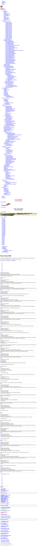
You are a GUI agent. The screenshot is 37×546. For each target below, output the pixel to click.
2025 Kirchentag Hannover (10, 41)
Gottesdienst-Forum (7, 165)
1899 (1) (3, 244)
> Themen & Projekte (3, 514)
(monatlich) (4, 495)
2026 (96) (3, 218)
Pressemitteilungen (6, 103)
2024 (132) (3, 220)
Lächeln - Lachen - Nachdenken (8, 166)
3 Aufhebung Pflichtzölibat (8, 119)
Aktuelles (5, 88)
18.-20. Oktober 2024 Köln (5, 536)
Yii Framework (6, 544)
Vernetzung (3, 187)
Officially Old (8, 177)
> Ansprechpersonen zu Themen (5, 517)
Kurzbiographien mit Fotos (9, 102)
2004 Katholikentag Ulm (9, 58)
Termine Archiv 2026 (9, 23)
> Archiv (7, 502)
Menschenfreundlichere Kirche (10, 175)
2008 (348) (3, 233)
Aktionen (3, 20)
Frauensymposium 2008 (9, 118)
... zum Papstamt (8, 149)
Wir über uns (6, 19)
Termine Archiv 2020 (9, 27)
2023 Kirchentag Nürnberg (9, 44)
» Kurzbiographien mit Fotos (8, 250)
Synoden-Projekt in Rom (11, 78)
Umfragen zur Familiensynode (12, 76)
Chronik (5, 12)
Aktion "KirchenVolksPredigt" (8, 65)
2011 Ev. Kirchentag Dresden (10, 52)
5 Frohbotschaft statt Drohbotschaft (11, 159)
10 (2, 270)
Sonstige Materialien (7, 95)
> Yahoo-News (13, 260)
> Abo (9, 494)
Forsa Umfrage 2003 (10, 135)
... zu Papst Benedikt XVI (9, 150)
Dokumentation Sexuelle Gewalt (10, 121)
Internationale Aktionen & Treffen (9, 66)
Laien (6, 112)
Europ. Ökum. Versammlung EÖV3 (11, 141)
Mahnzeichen (6, 168)
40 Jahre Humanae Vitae (9, 124)
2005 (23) (3, 235)
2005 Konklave (8, 70)
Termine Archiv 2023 (9, 24)
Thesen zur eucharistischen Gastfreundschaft (14, 138)
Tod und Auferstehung (9, 178)
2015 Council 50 (8, 80)
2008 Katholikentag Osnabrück (10, 55)
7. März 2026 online (4, 526)
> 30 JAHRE (4, 490)
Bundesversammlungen (7, 39)
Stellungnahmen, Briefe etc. (8, 169)
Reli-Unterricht (6, 94)
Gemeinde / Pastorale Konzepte (10, 108)
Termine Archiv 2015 (9, 31)
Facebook (5, 180)
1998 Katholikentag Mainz (9, 62)
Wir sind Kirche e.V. (7, 18)
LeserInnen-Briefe (6, 98)
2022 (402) (3, 221)
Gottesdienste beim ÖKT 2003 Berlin (13, 136)
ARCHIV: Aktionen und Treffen (8, 82)
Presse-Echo (5, 99)
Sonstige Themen (8, 163)
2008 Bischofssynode (9, 73)
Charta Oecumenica (8, 132)
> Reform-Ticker (3, 500)
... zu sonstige (8, 152)
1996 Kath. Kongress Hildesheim (10, 63)
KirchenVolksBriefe (10, 84)
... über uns (7, 148)
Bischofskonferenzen (9, 107)
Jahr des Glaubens (8, 144)
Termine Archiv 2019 (9, 28)
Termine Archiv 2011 (9, 34)
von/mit (6, 497)
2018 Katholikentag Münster (10, 46)
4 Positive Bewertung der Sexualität (9, 120)
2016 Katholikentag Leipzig (10, 48)
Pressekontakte (6, 100)
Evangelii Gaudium (8, 160)
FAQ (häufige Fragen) (7, 104)
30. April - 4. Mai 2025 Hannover (5, 531)
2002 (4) (3, 238)
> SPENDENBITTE (3, 491)
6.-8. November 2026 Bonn (4, 521)
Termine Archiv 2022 (9, 25)
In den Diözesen (6, 15)
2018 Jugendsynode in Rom (10, 81)
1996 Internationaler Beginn (10, 67)
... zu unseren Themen (9, 153)
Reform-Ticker (6, 93)
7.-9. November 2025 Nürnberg (4, 529)
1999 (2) (3, 240)
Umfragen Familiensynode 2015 (12, 79)
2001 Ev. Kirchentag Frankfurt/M (10, 60)
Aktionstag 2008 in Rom (9, 116)
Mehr (1, 278)
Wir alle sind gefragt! (11, 75)
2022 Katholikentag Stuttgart (10, 43)
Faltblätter (5, 90)
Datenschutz (4, 2)
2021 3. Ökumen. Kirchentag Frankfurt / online (12, 45)
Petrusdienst (7, 114)
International (2, 8)
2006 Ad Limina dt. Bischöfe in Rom (11, 85)
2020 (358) (3, 223)
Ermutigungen (6, 14)
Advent (7, 171)
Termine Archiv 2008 (9, 37)
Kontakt (3, 4)
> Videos (1, 497)
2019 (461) (3, 224)
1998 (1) (3, 241)
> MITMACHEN (2, 489)
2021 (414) (3, 222)
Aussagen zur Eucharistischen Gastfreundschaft (14, 134)
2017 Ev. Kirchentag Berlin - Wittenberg (11, 47)
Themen (3, 105)
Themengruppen (6, 191)
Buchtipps (5, 154)
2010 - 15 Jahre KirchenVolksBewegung (11, 86)
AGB (3, 3)
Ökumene (5, 131)
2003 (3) (3, 237)
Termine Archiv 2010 (9, 35)
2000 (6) (3, 239)
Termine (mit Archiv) (7, 21)
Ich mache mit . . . (6, 181)
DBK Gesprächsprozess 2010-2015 (9, 127)
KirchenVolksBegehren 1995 (10, 161)
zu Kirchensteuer (8, 192)
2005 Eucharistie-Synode (9, 71)
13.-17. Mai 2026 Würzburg (4, 524)
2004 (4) (3, 236)
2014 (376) (3, 228)
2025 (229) (3, 219)
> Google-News (8, 260)
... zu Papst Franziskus (9, 151)
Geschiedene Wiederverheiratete (10, 125)
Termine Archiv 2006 (9, 38)
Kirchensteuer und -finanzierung (10, 110)
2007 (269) (3, 234)
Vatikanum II (7, 164)
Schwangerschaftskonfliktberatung (11, 123)
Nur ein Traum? (8, 176)
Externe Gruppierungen (7, 193)
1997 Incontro (8, 68)
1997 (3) (3, 242)
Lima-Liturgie (8, 140)
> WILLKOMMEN (3, 488)
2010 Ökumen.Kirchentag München (11, 53)
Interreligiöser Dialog (7, 129)
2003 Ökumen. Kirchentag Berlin (10, 59)
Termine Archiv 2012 (9, 33)
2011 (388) (3, 230)
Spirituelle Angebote (7, 64)
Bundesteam (5, 11)
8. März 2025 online (4, 533)
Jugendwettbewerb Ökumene (10, 139)
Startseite (3, 196)
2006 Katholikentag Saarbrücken (10, 56)
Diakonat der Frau (8, 117)
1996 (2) (3, 243)
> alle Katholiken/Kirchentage (4, 541)
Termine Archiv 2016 (9, 30)
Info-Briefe (5, 91)
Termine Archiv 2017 (9, 29)
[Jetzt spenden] (18, 215)
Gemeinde (7, 174)
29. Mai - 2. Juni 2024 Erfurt (4, 538)
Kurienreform (8, 111)
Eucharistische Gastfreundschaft (10, 133)
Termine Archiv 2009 (9, 36)
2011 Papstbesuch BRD (9, 87)
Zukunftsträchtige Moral (9, 145)
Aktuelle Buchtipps (8, 155)
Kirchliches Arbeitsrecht (9, 109)
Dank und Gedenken (7, 13)
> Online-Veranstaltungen (4, 496)
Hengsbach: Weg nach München (12, 137)
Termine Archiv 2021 (9, 26)
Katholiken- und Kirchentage (8, 40)
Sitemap (3, 1)
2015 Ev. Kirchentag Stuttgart (10, 49)
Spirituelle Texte (6, 170)
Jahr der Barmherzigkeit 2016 (8, 130)
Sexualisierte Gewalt (9, 122)
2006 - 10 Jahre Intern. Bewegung (11, 72)
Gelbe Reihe (6, 92)
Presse (3, 97)
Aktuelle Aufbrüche (7, 126)
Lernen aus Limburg (9, 113)
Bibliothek (3, 146)
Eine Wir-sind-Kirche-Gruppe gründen (11, 182)
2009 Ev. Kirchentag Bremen (10, 54)
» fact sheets (5, 249)
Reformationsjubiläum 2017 (10, 142)
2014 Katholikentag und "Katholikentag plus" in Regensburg (14, 50)
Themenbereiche (6, 17)
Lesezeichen (5, 167)
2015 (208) (3, 227)
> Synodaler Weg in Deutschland (5, 507)
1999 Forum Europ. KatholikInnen (11, 69)
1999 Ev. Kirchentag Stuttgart (10, 61)
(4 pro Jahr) (4, 494)
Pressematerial (6, 101)
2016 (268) (3, 226)
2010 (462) (3, 231)
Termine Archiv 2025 (9, 22)
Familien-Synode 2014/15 (7, 128)
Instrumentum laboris (11, 77)
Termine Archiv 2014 (9, 32)
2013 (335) (3, 229)
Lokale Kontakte (6, 190)
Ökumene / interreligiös (9, 162)
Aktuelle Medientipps (9, 96)
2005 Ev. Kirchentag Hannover (10, 57)
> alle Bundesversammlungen (4, 540)
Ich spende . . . (6, 184)
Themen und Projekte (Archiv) (8, 143)
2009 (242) (3, 232)
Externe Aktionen (6, 194)
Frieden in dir (8, 173)
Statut (5, 16)
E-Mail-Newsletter (6, 89)
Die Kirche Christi (8, 172)
